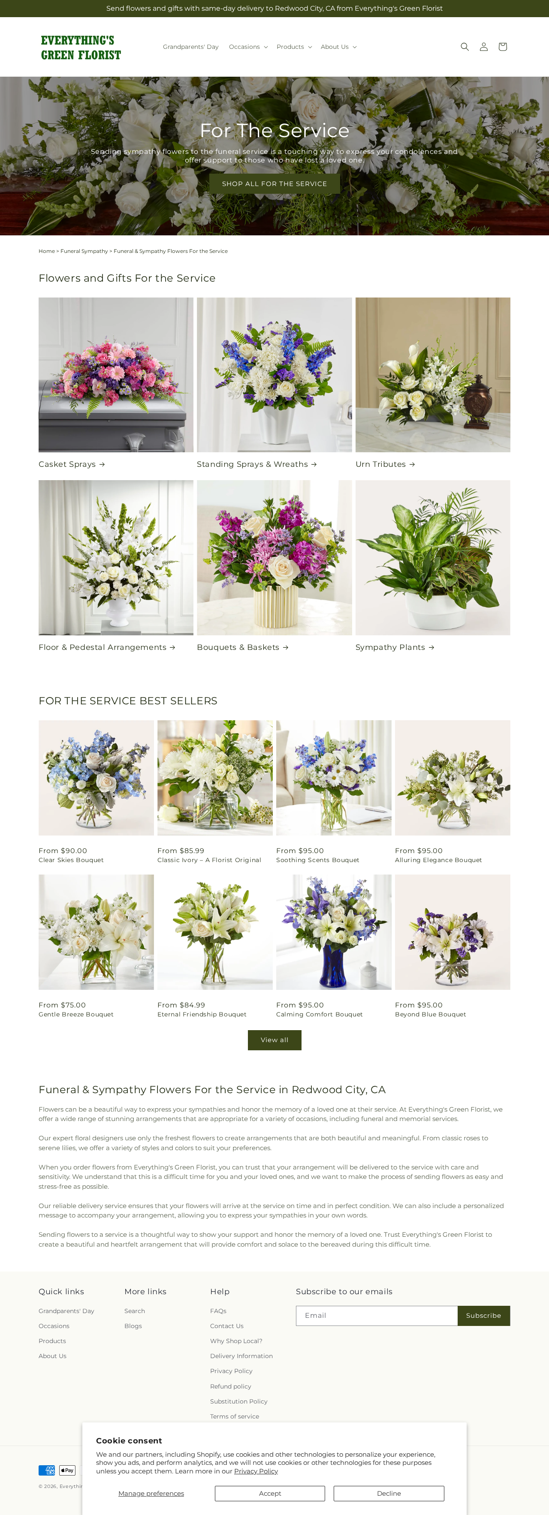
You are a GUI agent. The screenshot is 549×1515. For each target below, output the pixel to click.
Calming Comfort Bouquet (319, 1014)
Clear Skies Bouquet (71, 860)
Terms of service (234, 1416)
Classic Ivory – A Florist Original (209, 860)
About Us (52, 1356)
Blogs (133, 1326)
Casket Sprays (67, 464)
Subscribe (483, 1315)
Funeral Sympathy (84, 251)
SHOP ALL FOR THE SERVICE (274, 184)
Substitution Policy (239, 1401)
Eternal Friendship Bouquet (202, 1014)
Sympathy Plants (390, 647)
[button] (247, 47)
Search (134, 1311)
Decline (389, 1493)
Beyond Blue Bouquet (430, 1014)
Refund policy (230, 1386)
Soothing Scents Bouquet (318, 860)
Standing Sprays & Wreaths (252, 464)
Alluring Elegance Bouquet (439, 860)
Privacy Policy (256, 1471)
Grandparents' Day (66, 1311)
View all (275, 1040)
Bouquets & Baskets (238, 647)
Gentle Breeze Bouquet (76, 1014)
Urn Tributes (381, 464)
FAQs (218, 1311)
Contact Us (227, 1326)
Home (47, 251)
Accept (270, 1493)
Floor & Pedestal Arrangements (102, 647)
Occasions (54, 1326)
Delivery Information (241, 1356)
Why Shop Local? (236, 1341)
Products (52, 1341)
